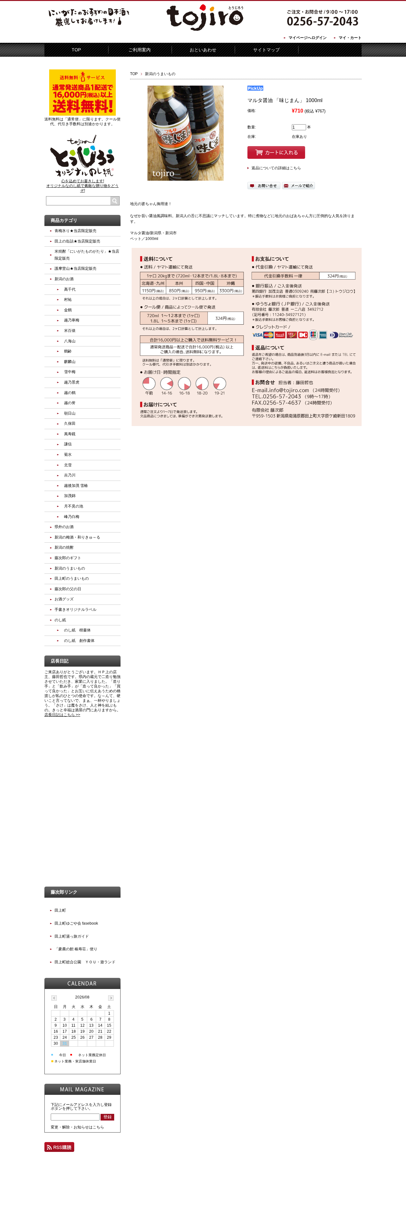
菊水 (68, 454)
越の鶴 (69, 393)
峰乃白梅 (71, 516)
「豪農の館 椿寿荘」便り (76, 949)
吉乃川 (69, 475)
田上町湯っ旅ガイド (72, 936)
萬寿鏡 (69, 434)
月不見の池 (73, 506)
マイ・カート (350, 38)
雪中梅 (69, 372)
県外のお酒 (64, 527)
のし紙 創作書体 (79, 640)
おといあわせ (203, 49)
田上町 (60, 910)
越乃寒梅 (71, 320)
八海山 (69, 341)
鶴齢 (68, 351)
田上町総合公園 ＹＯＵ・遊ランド (85, 962)
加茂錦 (69, 496)
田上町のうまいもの (72, 578)
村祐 (68, 299)
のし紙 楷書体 (77, 630)
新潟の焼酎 (64, 547)
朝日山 (69, 413)
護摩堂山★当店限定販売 (75, 268)
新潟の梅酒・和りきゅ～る (77, 537)
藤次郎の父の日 (68, 589)
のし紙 (60, 620)
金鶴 (68, 310)
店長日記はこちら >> (62, 715)
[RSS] (59, 1149)
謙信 (68, 444)
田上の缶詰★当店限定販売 (77, 241)
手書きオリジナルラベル (75, 609)
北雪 (68, 465)
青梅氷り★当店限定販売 (75, 231)
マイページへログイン (308, 38)
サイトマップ (266, 49)
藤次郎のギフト (68, 558)
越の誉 (69, 403)
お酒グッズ (64, 599)
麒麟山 (69, 361)
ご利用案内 (139, 49)
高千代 (69, 289)
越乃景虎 (71, 382)
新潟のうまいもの (160, 74)
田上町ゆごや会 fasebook (76, 923)
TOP (76, 49)
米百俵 (69, 330)
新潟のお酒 (64, 279)
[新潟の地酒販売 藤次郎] (203, 30)
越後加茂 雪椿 (76, 485)
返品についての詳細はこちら (276, 168)
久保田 (69, 423)
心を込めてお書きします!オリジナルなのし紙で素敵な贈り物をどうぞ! (82, 186)
